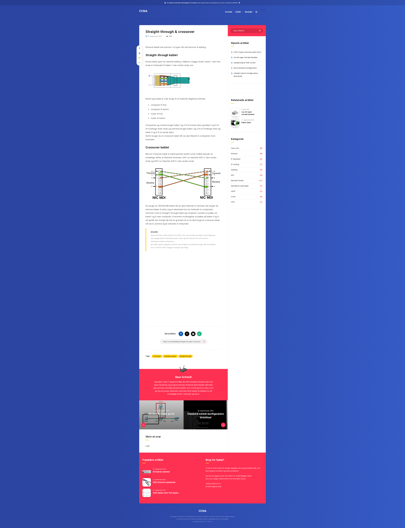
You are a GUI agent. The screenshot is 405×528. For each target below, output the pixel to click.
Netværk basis (237, 180)
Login (148, 446)
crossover (157, 356)
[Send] (260, 30)
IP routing (235, 164)
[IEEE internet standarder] (146, 482)
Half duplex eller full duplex (165, 493)
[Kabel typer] (235, 122)
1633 (170, 36)
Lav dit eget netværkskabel (245, 57)
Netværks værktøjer (240, 186)
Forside (228, 12)
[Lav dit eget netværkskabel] (235, 112)
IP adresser (236, 159)
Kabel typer (246, 123)
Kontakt (248, 12)
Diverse (234, 153)
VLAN (233, 196)
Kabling (234, 170)
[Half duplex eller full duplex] (146, 493)
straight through (185, 356)
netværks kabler (170, 356)
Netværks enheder (161, 472)
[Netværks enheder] (146, 472)
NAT (232, 175)
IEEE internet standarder (164, 482)
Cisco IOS (235, 148)
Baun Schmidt (183, 377)
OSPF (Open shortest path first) (247, 52)
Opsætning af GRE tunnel (244, 62)
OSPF (233, 191)
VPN (232, 202)
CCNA (143, 11)
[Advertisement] (183, 269)
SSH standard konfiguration (245, 68)
